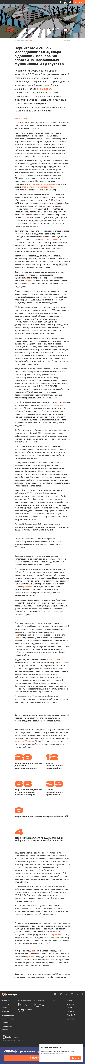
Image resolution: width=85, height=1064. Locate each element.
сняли (17, 637)
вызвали (30, 280)
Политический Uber (50, 239)
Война (53, 1000)
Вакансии (71, 1019)
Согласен (75, 1058)
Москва (33, 41)
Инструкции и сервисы (23, 1005)
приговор (30, 956)
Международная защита (24, 1010)
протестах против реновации (41, 184)
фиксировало (45, 88)
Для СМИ (71, 1015)
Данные (5, 1011)
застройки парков (48, 187)
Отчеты (70, 1008)
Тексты (5, 1008)
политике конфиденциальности (52, 1053)
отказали (54, 659)
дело (31, 951)
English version (21, 118)
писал (64, 283)
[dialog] (61, 1053)
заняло (26, 217)
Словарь (70, 1011)
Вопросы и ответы (29, 1033)
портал (59, 405)
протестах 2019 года (24, 741)
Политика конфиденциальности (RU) (13, 1040)
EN (65, 2)
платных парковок (30, 187)
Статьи (67, 41)
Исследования (8, 1015)
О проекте (71, 1004)
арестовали (27, 586)
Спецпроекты (8, 1019)
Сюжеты (5, 1023)
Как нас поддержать (39, 1005)
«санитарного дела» (55, 934)
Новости (5, 1004)
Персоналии (7, 1026)
